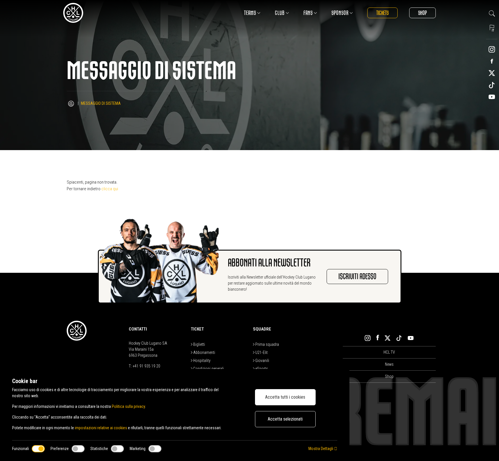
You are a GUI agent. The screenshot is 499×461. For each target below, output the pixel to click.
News (389, 364)
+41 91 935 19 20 (146, 366)
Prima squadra (266, 344)
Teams (250, 13)
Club (280, 13)
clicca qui (109, 188)
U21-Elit (261, 352)
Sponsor (340, 13)
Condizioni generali (208, 368)
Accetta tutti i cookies (285, 397)
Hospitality (201, 360)
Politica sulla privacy (128, 406)
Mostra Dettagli (321, 448)
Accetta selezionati (285, 419)
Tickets (382, 13)
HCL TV (389, 352)
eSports (261, 368)
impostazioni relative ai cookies (101, 427)
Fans (308, 13)
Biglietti (198, 344)
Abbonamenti (203, 352)
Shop (422, 13)
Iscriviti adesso (357, 277)
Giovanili (261, 360)
